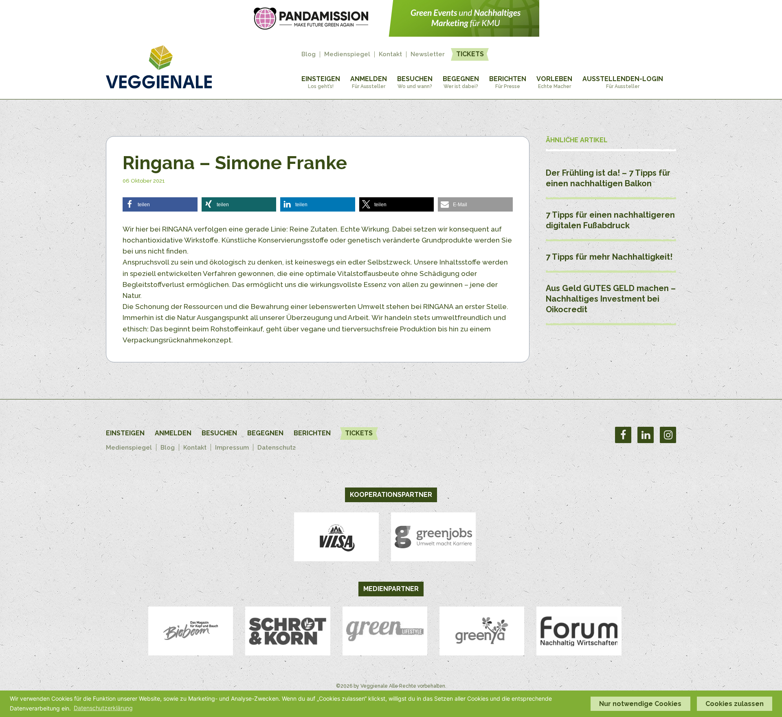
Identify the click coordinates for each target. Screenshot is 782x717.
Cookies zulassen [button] (734, 704)
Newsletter (428, 54)
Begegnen (461, 82)
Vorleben (554, 82)
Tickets (470, 54)
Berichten (507, 82)
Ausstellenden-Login (622, 82)
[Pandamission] (391, 34)
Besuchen (415, 82)
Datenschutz (276, 447)
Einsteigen (320, 82)
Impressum (232, 447)
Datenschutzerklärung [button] (103, 707)
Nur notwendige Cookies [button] (640, 704)
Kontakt (390, 54)
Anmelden (368, 82)
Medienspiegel (347, 54)
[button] (160, 204)
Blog (308, 54)
